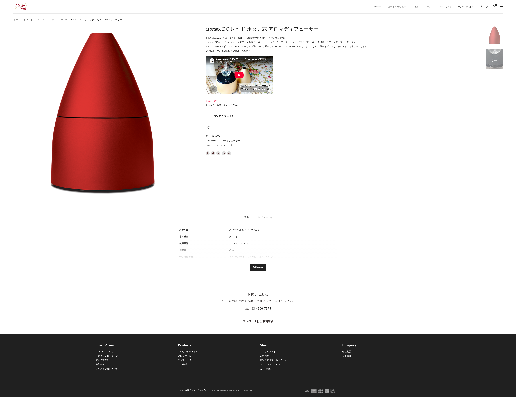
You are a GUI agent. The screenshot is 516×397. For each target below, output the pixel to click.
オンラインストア (33, 19)
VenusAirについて (105, 351)
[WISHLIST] (209, 127)
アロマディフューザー (56, 19)
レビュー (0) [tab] (265, 217)
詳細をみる (258, 267)
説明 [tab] (246, 217)
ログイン (487, 7)
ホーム (16, 19)
